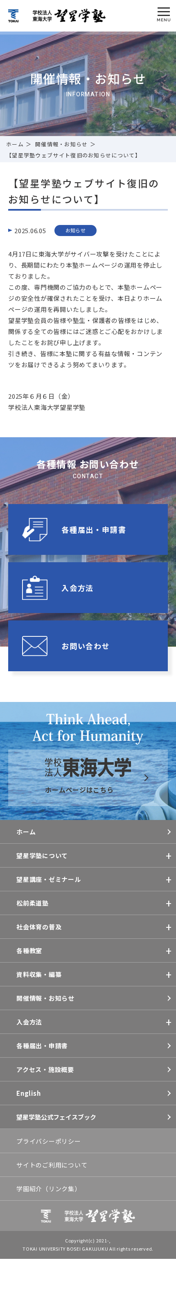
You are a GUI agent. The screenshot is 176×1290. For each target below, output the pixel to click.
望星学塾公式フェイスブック (56, 1117)
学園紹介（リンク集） (48, 1188)
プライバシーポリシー (48, 1141)
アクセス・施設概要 (45, 1069)
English (28, 1093)
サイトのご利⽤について (51, 1165)
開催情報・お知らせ (45, 998)
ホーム (15, 144)
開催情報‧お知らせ (61, 144)
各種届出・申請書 (42, 1045)
